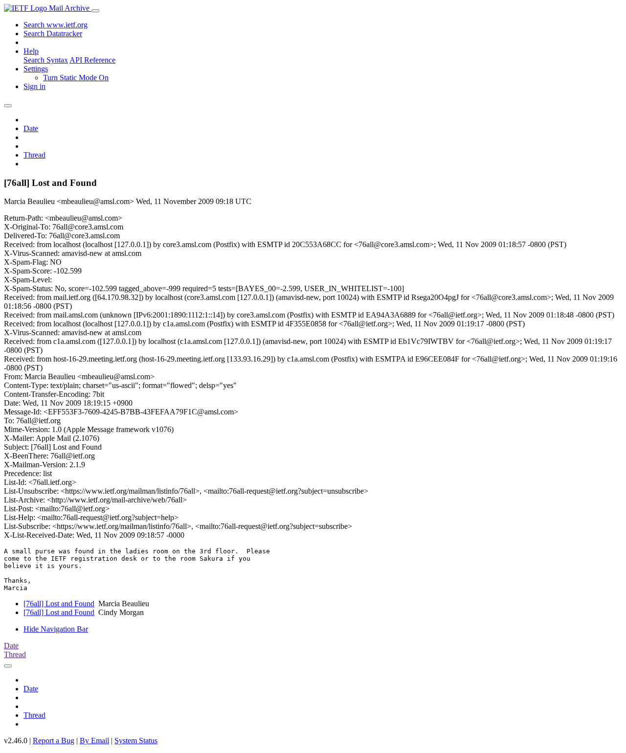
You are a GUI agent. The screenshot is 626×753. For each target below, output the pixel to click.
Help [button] (31, 51)
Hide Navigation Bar (55, 629)
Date (30, 128)
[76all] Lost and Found (58, 603)
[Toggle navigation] (95, 10)
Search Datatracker (52, 33)
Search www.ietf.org (55, 25)
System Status (135, 740)
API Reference (92, 60)
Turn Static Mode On (76, 77)
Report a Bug (53, 740)
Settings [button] (35, 69)
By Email (94, 740)
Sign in (34, 86)
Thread (34, 155)
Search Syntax (45, 60)
